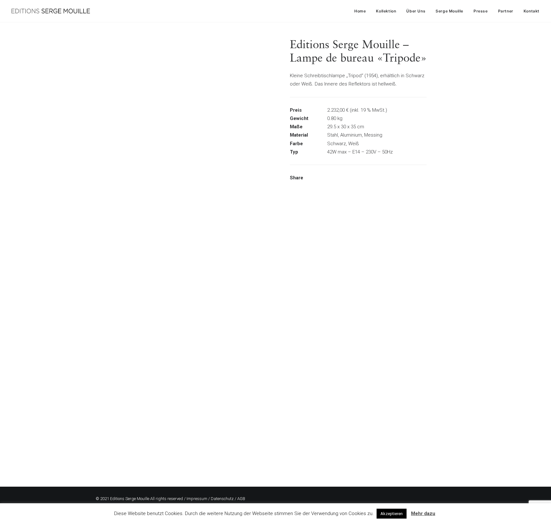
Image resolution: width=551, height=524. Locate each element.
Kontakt (532, 11)
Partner (505, 11)
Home (360, 11)
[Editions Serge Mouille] (50, 11)
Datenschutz (222, 498)
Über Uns (415, 11)
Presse (481, 11)
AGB (241, 498)
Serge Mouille (449, 11)
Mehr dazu (423, 513)
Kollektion (386, 11)
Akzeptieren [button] (391, 513)
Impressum (197, 498)
